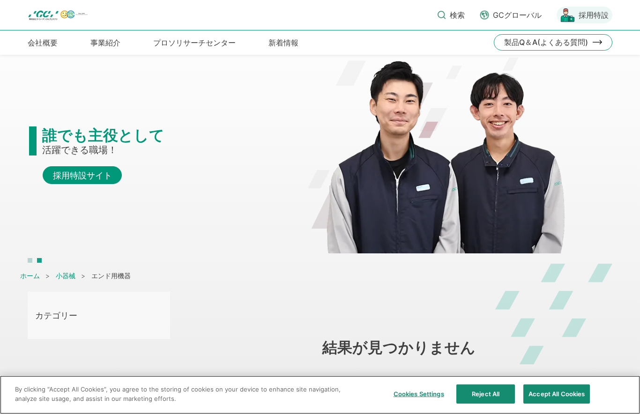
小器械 (65, 276)
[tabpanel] (320, 160)
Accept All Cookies (556, 394)
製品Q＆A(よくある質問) (546, 42)
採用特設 (594, 15)
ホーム (30, 276)
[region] (320, 395)
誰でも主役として (103, 135)
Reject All (485, 394)
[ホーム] (59, 15)
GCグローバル (517, 15)
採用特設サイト (82, 175)
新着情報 (283, 42)
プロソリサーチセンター (194, 42)
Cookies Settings (419, 394)
